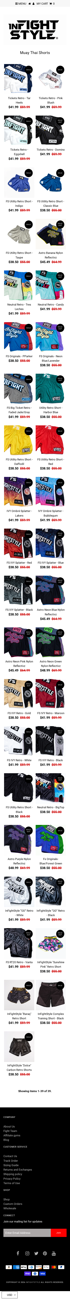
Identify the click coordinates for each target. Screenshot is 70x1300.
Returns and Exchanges (17, 1169)
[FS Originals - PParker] (19, 337)
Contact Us (10, 1156)
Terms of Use (11, 1183)
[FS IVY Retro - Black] (51, 741)
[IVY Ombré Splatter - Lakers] (19, 492)
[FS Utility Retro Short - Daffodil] (19, 440)
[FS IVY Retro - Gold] (19, 694)
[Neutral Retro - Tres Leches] (19, 285)
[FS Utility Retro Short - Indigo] (19, 182)
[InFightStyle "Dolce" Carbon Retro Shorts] (19, 1046)
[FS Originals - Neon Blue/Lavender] (51, 337)
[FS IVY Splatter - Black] (19, 591)
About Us (9, 1126)
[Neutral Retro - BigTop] (51, 788)
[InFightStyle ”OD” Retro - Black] (51, 892)
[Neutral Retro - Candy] (51, 285)
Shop (6, 1199)
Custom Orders (12, 1204)
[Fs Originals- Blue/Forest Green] (51, 840)
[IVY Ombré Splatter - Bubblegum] (51, 492)
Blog (6, 1139)
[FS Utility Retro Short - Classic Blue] (51, 182)
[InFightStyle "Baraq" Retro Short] (19, 995)
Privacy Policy (12, 1178)
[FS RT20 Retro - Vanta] (19, 943)
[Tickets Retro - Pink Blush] (51, 79)
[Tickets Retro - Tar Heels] (19, 79)
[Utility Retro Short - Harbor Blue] (51, 389)
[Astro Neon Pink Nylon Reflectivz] (19, 642)
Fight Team (10, 1131)
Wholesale (9, 1208)
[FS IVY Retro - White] (19, 741)
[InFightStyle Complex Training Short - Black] (51, 995)
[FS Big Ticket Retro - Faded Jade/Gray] (19, 389)
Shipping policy (12, 1174)
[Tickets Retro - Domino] (51, 131)
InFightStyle (33, 1282)
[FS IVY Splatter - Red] (19, 544)
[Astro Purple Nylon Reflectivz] (19, 840)
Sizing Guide (11, 1165)
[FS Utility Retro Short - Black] (19, 788)
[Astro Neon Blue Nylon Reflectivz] (51, 591)
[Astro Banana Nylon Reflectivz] (51, 234)
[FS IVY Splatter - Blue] (51, 544)
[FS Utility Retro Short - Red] (51, 440)
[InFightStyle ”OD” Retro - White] (19, 892)
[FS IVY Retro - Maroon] (51, 694)
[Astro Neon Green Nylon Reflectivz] (51, 642)
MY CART (46, 3)
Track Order (10, 1160)
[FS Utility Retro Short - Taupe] (19, 234)
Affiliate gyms (11, 1135)
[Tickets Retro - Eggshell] (19, 131)
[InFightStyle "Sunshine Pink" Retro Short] (51, 943)
